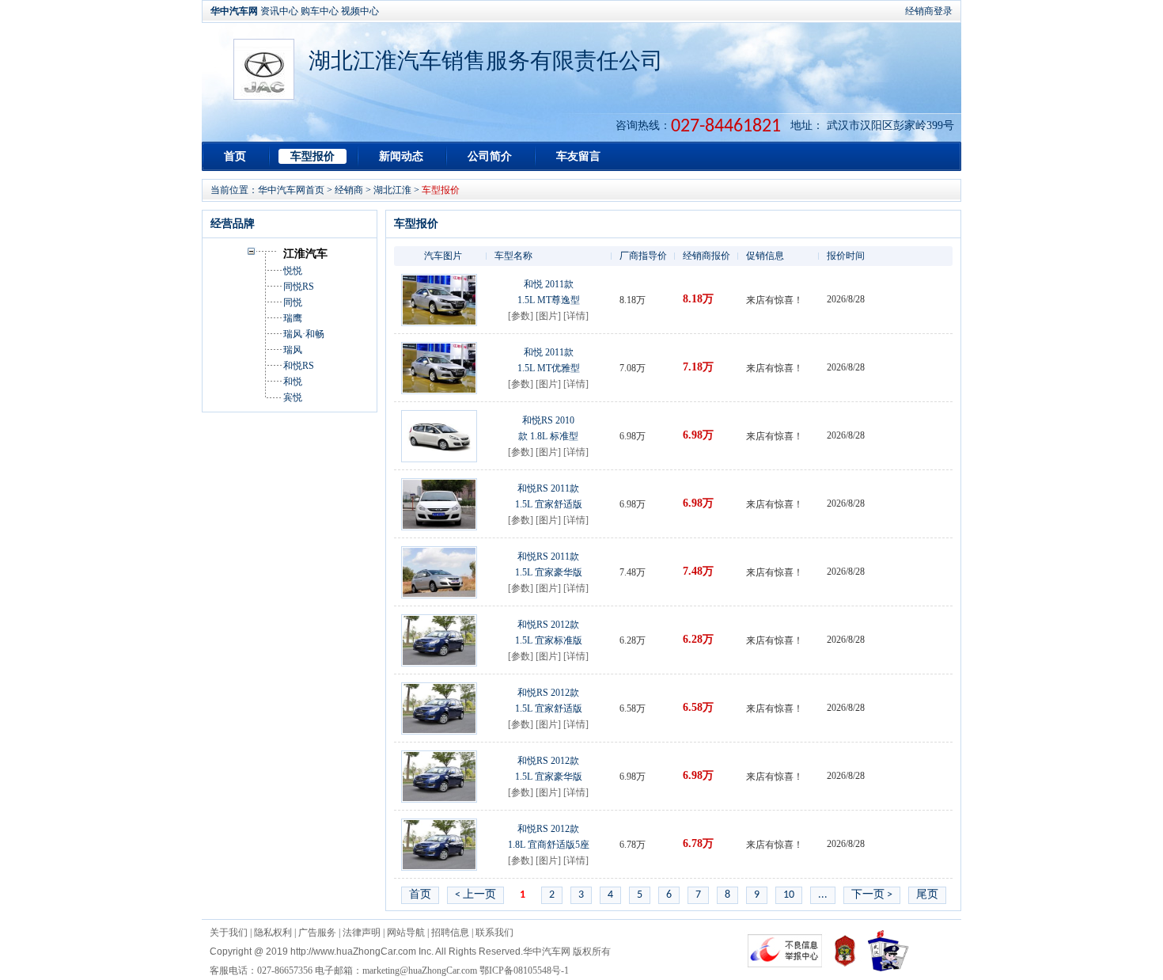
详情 (575, 315)
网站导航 (406, 932)
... (823, 895)
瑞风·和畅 (303, 334)
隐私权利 (273, 932)
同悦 (292, 302)
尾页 (927, 895)
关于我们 (229, 932)
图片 (548, 315)
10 (788, 895)
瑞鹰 (292, 318)
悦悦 (292, 270)
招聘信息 (450, 932)
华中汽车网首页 (291, 190)
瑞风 (292, 349)
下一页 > (871, 895)
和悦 (292, 381)
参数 (520, 315)
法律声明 (362, 932)
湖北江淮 (392, 190)
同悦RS (298, 286)
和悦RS (298, 365)
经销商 (349, 190)
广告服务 (317, 932)
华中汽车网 (234, 11)
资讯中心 (279, 11)
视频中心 (360, 11)
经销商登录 (929, 11)
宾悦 (292, 397)
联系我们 (494, 932)
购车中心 (320, 11)
